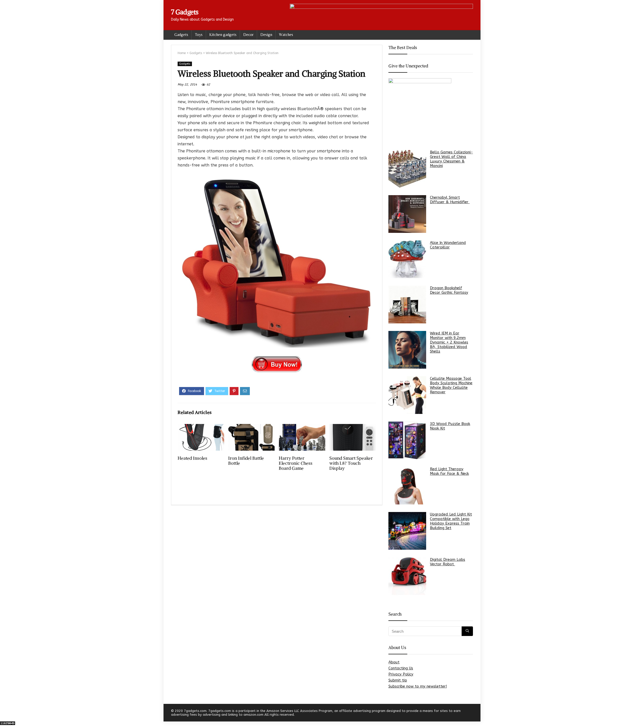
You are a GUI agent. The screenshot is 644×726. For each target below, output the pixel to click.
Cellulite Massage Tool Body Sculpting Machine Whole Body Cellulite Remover (451, 385)
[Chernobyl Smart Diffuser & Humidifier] (407, 214)
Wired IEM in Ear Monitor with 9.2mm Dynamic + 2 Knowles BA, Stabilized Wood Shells (449, 342)
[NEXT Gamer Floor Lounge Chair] (639, 713)
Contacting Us (400, 668)
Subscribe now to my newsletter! (417, 686)
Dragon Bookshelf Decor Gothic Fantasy (449, 290)
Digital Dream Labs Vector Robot (447, 561)
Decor (248, 34)
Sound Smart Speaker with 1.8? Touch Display (351, 463)
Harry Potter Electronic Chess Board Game (295, 463)
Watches (286, 34)
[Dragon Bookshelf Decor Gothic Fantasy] (407, 304)
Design (266, 34)
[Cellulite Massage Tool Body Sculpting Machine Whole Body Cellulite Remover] (407, 395)
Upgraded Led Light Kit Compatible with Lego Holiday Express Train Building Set (451, 521)
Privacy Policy (400, 674)
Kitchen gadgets (222, 34)
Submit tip (397, 680)
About (393, 662)
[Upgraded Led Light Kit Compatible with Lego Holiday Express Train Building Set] (407, 531)
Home (182, 53)
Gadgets (181, 34)
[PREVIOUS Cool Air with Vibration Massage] (5, 713)
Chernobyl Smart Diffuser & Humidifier (450, 199)
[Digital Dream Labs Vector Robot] (407, 576)
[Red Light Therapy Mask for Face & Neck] (407, 485)
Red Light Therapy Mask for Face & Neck (449, 471)
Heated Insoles (192, 458)
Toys (199, 34)
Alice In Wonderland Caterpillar (448, 244)
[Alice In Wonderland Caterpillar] (407, 259)
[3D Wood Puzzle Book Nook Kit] (407, 440)
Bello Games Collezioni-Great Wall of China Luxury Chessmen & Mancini (451, 159)
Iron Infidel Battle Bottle (246, 460)
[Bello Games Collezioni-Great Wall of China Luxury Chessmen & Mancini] (407, 169)
